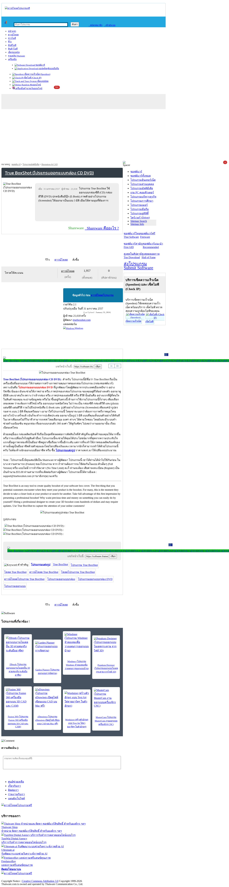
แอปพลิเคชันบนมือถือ (48, 68)
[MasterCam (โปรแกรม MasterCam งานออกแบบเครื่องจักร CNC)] (106, 698)
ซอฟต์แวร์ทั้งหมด (140, 175)
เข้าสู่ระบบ (109, 25)
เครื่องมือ (12, 59)
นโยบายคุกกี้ (69, 877)
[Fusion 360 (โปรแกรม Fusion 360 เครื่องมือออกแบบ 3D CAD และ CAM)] (18, 698)
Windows (78, 328)
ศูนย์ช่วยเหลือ (16, 781)
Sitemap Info (137, 224)
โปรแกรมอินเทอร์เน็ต (143, 180)
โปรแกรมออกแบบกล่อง (61, 579)
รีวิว (10, 41)
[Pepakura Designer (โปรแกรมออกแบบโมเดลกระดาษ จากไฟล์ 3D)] (106, 645)
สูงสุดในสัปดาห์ (133, 255)
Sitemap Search (138, 221)
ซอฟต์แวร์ (40, 65)
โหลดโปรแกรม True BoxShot (78, 572)
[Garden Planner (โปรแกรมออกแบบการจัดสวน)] (47, 647)
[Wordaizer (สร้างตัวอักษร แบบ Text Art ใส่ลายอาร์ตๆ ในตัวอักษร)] (77, 699)
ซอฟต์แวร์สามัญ (133, 245)
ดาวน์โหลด (13, 34)
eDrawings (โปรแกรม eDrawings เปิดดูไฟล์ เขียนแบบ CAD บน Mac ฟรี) (47, 720)
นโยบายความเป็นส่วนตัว (44, 877)
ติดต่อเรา (13, 790)
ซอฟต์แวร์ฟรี (147, 235)
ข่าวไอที (12, 38)
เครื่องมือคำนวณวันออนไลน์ (28, 88)
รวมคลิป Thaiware (16, 56)
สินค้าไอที (13, 49)
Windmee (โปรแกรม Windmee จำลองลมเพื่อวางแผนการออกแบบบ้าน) (77, 665)
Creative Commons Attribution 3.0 (40, 881)
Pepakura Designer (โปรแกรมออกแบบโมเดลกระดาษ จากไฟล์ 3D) (106, 668)
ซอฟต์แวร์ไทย (132, 235)
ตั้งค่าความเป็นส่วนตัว (14, 877)
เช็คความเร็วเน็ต (133, 321)
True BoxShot (60, 564)
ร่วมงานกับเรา (16, 794)
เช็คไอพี (149, 321)
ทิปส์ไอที (12, 45)
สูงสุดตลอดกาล (151, 255)
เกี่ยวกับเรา (14, 785)
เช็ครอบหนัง (14, 52)
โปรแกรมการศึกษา (141, 200)
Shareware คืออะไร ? (102, 228)
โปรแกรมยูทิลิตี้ (139, 213)
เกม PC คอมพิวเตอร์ (142, 192)
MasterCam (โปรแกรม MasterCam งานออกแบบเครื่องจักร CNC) (106, 721)
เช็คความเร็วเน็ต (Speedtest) (37, 74)
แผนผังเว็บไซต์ (16, 798)
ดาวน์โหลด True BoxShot (43, 572)
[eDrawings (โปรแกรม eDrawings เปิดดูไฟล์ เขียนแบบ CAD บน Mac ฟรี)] (47, 698)
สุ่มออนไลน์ (35, 84)
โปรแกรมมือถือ (139, 209)
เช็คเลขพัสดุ (42, 81)
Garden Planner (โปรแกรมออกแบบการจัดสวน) (47, 672)
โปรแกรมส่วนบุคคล (142, 184)
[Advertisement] (114, 135)
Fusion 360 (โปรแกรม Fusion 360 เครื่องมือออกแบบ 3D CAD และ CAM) (18, 721)
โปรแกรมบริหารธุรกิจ (143, 196)
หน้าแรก (12, 31)
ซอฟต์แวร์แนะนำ (153, 245)
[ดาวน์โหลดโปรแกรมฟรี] (17, 8)
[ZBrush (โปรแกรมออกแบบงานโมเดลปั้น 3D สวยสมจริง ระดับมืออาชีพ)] (18, 644)
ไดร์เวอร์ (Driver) (140, 217)
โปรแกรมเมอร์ (139, 205)
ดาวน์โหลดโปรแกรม (102, 295)
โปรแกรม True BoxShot (84, 565)
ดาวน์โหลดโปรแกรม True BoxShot (24, 579)
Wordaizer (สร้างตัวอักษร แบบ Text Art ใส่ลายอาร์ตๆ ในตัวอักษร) (76, 723)
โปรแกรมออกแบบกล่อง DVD (95, 579)
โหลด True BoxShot (15, 572)
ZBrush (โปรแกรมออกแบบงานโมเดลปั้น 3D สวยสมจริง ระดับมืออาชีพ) (18, 669)
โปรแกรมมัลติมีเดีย (31, 164)
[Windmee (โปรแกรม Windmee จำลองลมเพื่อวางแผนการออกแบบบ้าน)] (77, 643)
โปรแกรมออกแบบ (15, 586)
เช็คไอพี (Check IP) (32, 77)
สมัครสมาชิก (95, 25)
